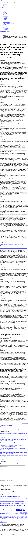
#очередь (10, 517)
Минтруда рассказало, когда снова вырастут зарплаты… (13, 503)
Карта (4, 5)
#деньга (26, 513)
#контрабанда (24, 514)
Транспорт (5, 26)
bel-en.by (2, 7)
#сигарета (11, 518)
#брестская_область (13, 512)
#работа (4, 518)
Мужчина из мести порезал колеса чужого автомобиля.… (13, 248)
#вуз (23, 512)
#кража (1, 516)
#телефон (17, 518)
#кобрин (20, 514)
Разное (4, 24)
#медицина (7, 516)
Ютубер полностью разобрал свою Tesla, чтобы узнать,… (13, 505)
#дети (1, 514)
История (5, 17)
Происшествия (6, 22)
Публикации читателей (8, 23)
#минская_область (16, 516)
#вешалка (9, 425)
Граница (5, 13)
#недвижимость (6, 517)
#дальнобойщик (22, 513)
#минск (11, 516)
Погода (4, 19)
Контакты (5, 4)
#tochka (1, 509)
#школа (24, 518)
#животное (5, 514)
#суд (14, 518)
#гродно (16, 513)
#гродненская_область (11, 513)
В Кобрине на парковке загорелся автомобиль (10, 496)
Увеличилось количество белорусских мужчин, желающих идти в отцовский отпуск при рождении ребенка (13, 434)
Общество (5, 18)
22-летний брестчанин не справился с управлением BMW (13, 498)
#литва (4, 516)
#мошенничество (23, 516)
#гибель (6, 513)
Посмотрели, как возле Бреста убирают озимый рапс (12, 501)
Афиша (4, 12)
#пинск (13, 517)
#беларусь (5, 425)
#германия (2, 513)
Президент (5, 20)
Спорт (4, 25)
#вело (21, 512)
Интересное (5, 16)
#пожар (17, 517)
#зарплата (9, 514)
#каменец (17, 514)
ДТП (4, 14)
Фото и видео (6, 28)
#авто (1, 425)
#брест (2, 512)
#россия (8, 518)
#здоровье (13, 514)
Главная (4, 9)
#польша (21, 517)
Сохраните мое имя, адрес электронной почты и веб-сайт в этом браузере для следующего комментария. (14, 486)
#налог (1, 517)
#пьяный (1, 518)
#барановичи (13, 509)
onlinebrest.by (25, 423)
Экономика (5, 29)
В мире (4, 11)
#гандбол (25, 512)
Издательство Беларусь (5, 31)
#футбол (21, 518)
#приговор (25, 517)
